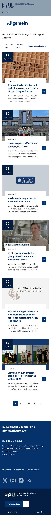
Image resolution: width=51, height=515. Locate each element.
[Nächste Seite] (40, 403)
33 (29, 403)
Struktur (11, 512)
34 (35, 403)
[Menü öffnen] (47, 5)
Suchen (37, 512)
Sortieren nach (20, 46)
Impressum (6, 469)
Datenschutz (19, 469)
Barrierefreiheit (33, 469)
